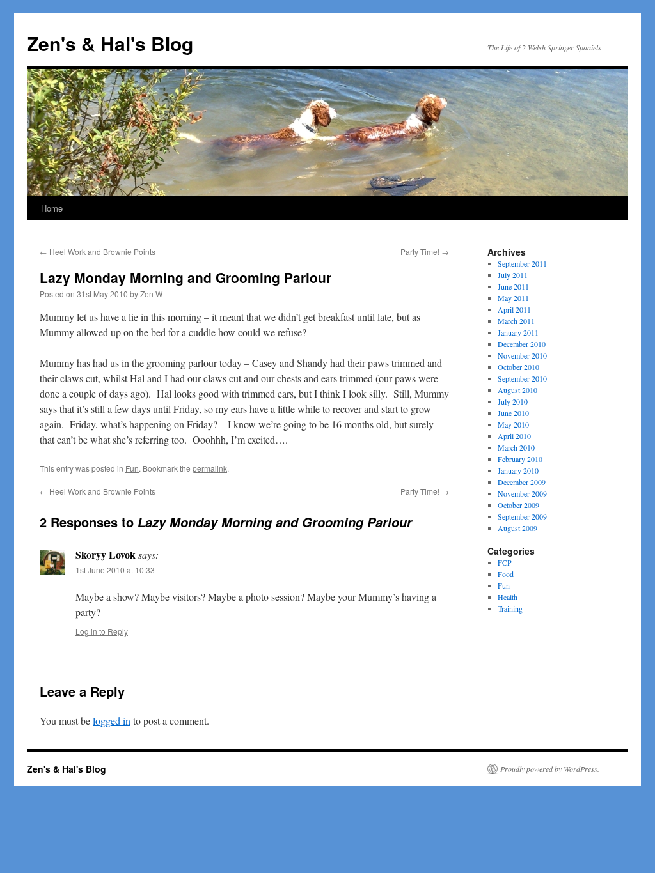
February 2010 (520, 459)
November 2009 (522, 493)
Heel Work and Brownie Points (97, 251)
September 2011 (522, 263)
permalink (210, 468)
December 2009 (522, 482)
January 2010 (518, 470)
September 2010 (522, 378)
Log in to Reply (101, 631)
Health (507, 597)
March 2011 (516, 321)
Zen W (151, 293)
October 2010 (518, 367)
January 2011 (518, 332)
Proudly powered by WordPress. (549, 769)
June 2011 (513, 286)
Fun (132, 468)
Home (52, 208)
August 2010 (517, 390)
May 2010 (513, 424)
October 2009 (518, 505)
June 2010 (513, 413)
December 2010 (522, 344)
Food (506, 574)
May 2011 (513, 298)
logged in (111, 720)
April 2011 (514, 309)
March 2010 (516, 447)
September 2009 (522, 516)
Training (510, 608)
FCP (505, 562)
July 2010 (513, 401)
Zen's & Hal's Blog (110, 43)
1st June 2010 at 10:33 (115, 569)
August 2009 (517, 528)
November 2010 (522, 355)
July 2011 (513, 275)
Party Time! (424, 251)
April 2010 (514, 436)
